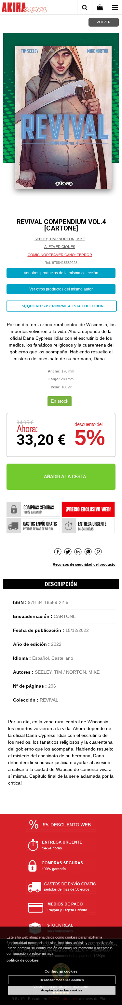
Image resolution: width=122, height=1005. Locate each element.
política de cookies (23, 960)
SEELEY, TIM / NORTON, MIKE (59, 239)
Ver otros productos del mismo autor (61, 289)
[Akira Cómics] (24, 8)
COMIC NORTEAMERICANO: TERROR (60, 255)
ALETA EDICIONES (59, 247)
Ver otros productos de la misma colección (61, 273)
